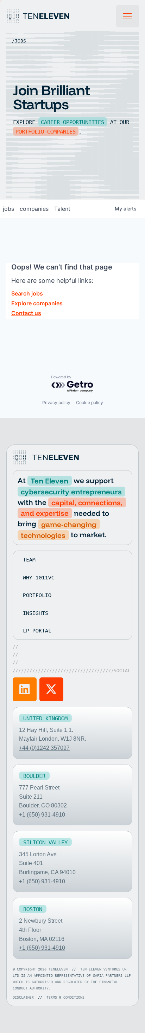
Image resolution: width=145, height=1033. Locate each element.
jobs (8, 208)
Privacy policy (56, 402)
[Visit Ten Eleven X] (51, 689)
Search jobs (27, 293)
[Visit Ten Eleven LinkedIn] (25, 689)
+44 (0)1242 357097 (44, 748)
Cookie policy (89, 402)
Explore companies (37, 303)
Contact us (26, 313)
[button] (127, 16)
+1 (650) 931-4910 (42, 815)
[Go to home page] (47, 457)
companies (34, 208)
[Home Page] (61, 16)
